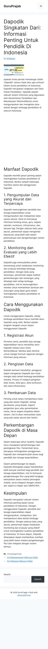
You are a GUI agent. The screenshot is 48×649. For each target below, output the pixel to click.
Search (7, 574)
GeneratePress (24, 595)
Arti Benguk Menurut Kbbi (20, 561)
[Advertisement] (24, 140)
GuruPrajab (12, 6)
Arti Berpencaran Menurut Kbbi (22, 557)
